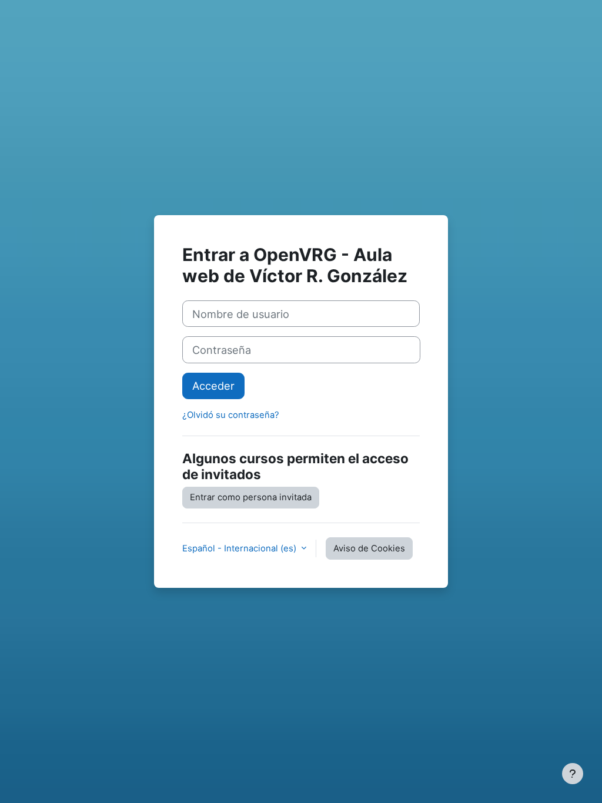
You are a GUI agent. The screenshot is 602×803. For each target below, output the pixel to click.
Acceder (213, 385)
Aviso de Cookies (369, 548)
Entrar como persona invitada (251, 497)
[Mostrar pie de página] (572, 773)
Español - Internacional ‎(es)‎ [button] (240, 548)
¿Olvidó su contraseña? (230, 415)
